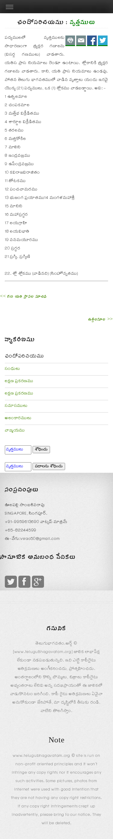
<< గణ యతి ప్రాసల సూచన (23, 297)
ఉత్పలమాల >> (100, 320)
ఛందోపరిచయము (24, 356)
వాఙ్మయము (15, 431)
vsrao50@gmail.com (40, 539)
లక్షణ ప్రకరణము (19, 381)
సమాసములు (16, 406)
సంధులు (12, 369)
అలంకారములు (18, 418)
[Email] (81, 41)
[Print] (70, 41)
